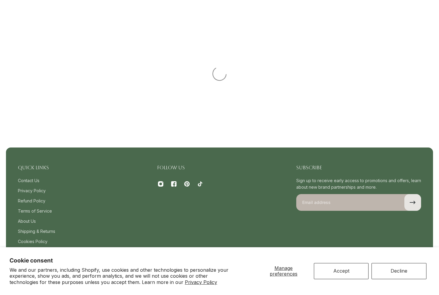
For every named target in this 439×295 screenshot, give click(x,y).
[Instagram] (160, 183)
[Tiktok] (200, 183)
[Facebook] (173, 183)
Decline (399, 271)
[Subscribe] (412, 202)
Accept (341, 271)
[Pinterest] (187, 183)
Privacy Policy (201, 282)
